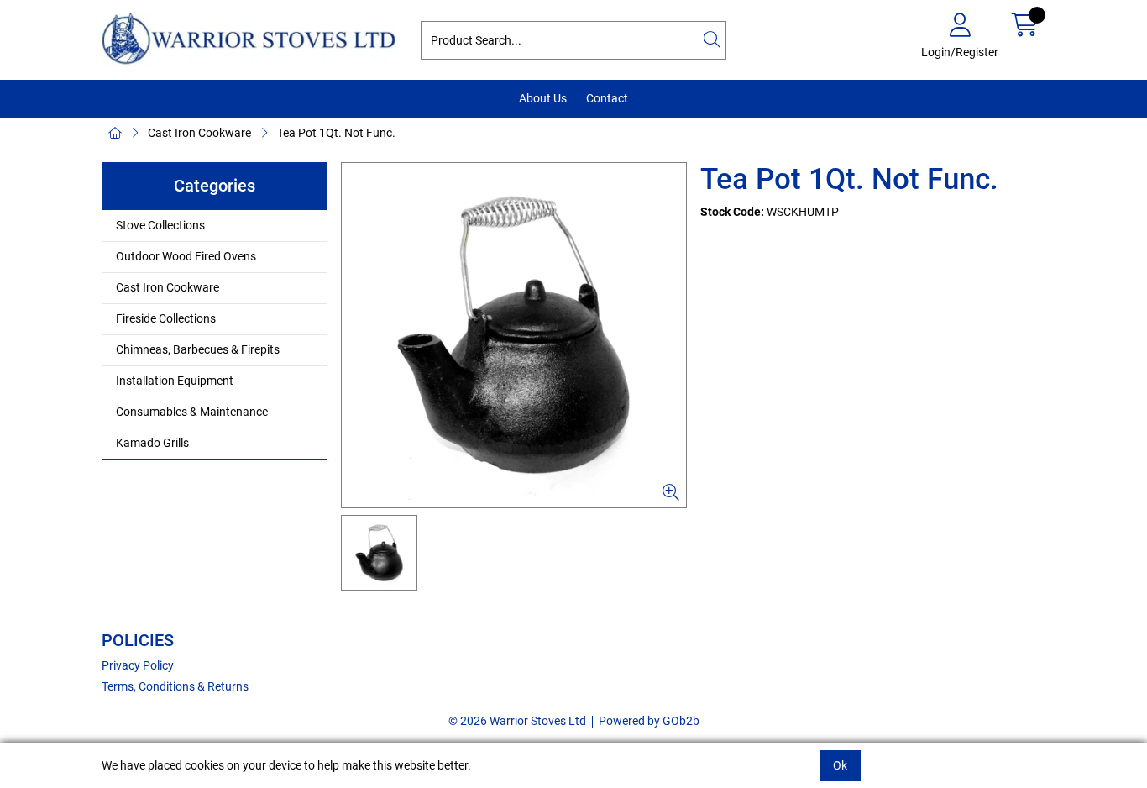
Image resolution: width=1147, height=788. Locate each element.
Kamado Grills (152, 442)
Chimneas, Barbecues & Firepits (198, 349)
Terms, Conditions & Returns (175, 686)
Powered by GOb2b (649, 721)
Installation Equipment (174, 380)
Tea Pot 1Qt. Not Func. (336, 132)
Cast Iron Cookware (199, 132)
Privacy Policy (138, 665)
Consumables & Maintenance (192, 411)
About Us (543, 98)
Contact (607, 98)
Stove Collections (160, 225)
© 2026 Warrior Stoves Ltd (517, 721)
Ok (840, 765)
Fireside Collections (166, 318)
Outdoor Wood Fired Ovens (186, 256)
